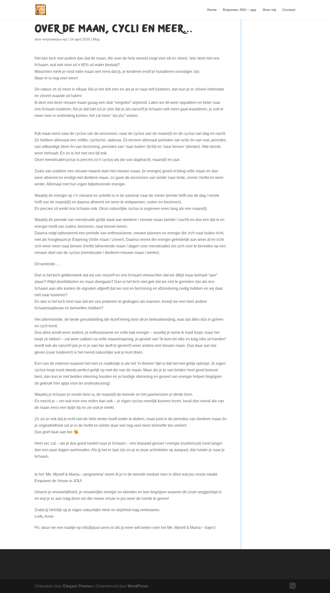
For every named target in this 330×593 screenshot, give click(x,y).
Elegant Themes (78, 586)
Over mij (269, 10)
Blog (96, 39)
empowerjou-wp (55, 39)
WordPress (138, 586)
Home (212, 10)
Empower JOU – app (239, 10)
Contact (288, 10)
